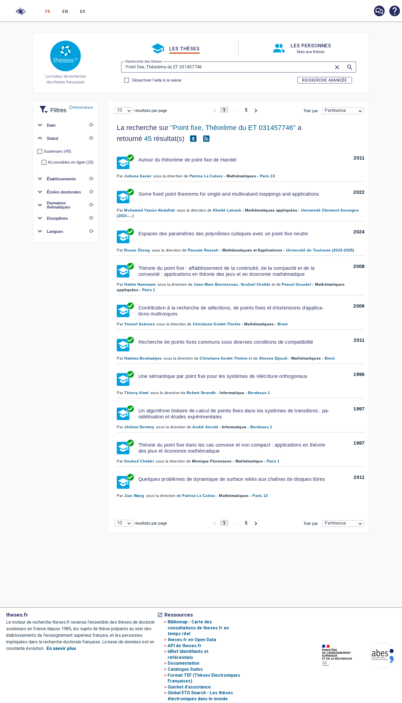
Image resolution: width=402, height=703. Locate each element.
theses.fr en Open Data (192, 639)
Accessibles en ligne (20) (71, 162)
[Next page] (256, 110)
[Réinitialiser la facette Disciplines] (91, 218)
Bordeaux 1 (259, 392)
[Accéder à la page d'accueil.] (65, 57)
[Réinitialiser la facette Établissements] (91, 179)
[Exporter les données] (193, 138)
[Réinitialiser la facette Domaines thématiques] (91, 205)
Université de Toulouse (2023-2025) (320, 250)
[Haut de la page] (383, 686)
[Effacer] (337, 67)
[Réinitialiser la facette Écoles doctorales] (91, 192)
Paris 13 (267, 176)
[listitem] (379, 11)
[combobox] (123, 111)
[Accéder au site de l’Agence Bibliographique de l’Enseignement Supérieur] (377, 656)
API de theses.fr (185, 645)
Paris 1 (148, 290)
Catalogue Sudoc (185, 669)
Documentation (183, 663)
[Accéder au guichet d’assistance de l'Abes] (379, 11)
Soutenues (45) (57, 151)
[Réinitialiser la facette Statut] (91, 138)
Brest (283, 324)
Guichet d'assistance (189, 687)
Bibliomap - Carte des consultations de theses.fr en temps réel (198, 627)
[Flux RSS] (206, 138)
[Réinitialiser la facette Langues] (91, 231)
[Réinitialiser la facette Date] (91, 125)
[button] (20, 11)
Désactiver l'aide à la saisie (156, 80)
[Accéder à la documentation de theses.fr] (394, 11)
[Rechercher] (349, 67)
